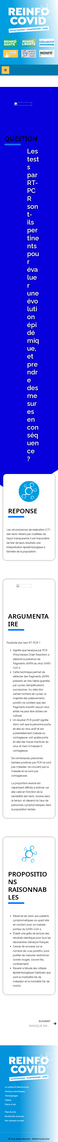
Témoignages (11, 1096)
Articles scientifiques (15, 1091)
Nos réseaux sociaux (14, 1121)
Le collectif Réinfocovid (17, 1087)
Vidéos (8, 1100)
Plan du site (10, 1112)
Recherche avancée (14, 1116)
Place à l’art (10, 1104)
